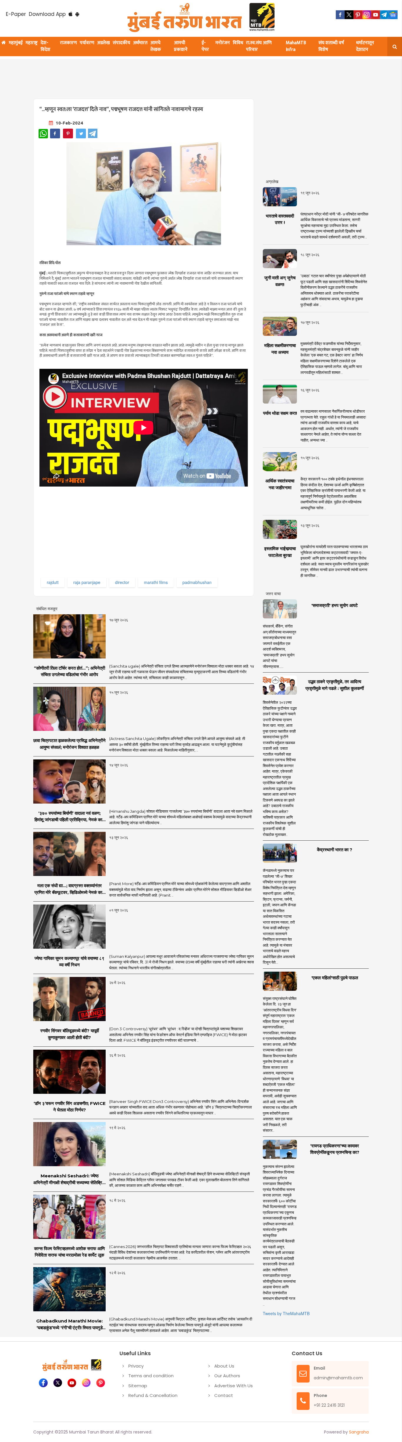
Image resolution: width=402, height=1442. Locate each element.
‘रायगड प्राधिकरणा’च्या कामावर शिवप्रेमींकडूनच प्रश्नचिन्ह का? (334, 1149)
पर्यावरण (87, 43)
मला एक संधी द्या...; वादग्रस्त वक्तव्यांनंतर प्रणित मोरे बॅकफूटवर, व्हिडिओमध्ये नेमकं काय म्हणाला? (69, 889)
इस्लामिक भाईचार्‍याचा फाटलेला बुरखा (280, 552)
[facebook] (340, 14)
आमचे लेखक (155, 46)
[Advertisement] (175, 75)
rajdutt (53, 582)
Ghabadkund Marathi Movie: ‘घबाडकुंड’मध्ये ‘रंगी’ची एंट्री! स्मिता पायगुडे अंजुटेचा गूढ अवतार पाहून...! (69, 1324)
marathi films (156, 582)
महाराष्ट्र (32, 43)
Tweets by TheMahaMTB (286, 1313)
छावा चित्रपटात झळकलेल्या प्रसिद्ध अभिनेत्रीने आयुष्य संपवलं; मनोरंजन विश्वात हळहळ (69, 744)
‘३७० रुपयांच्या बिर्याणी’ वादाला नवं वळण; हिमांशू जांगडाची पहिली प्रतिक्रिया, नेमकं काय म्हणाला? (69, 816)
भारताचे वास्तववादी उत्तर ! (280, 219)
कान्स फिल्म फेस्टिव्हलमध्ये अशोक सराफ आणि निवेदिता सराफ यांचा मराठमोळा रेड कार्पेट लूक (69, 1252)
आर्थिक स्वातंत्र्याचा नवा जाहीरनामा (279, 484)
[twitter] (349, 14)
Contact (223, 1395)
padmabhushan (197, 582)
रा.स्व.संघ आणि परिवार (259, 46)
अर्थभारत (140, 43)
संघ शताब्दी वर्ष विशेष (331, 46)
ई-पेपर (205, 46)
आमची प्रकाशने (180, 46)
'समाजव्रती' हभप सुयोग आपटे (334, 605)
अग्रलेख (103, 43)
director (122, 582)
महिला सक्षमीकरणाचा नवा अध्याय (280, 349)
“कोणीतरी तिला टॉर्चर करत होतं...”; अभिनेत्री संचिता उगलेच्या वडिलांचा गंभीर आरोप (69, 671)
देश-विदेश (45, 46)
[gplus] (366, 14)
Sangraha (359, 1432)
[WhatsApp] (43, 133)
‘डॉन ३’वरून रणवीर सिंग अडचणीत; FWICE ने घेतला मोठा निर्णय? (70, 1107)
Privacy (136, 1366)
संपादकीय (121, 43)
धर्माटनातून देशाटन (365, 46)
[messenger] (375, 14)
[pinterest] (357, 14)
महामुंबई (16, 43)
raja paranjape (86, 582)
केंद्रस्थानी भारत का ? (334, 849)
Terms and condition (151, 1376)
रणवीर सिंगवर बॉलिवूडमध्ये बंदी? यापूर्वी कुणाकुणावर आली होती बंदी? (69, 1034)
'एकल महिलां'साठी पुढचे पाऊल (334, 977)
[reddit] (393, 14)
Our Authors (227, 1376)
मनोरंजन (222, 43)
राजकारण (68, 43)
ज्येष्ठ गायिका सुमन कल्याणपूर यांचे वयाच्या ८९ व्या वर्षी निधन (69, 961)
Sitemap (137, 1386)
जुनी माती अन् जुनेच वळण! (279, 281)
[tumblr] (384, 14)
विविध (238, 43)
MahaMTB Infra (296, 46)
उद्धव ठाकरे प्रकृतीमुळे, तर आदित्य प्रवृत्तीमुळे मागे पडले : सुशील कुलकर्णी (334, 685)
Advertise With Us (233, 1386)
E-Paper (16, 14)
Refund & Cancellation (152, 1395)
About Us (224, 1366)
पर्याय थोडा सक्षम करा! (280, 413)
